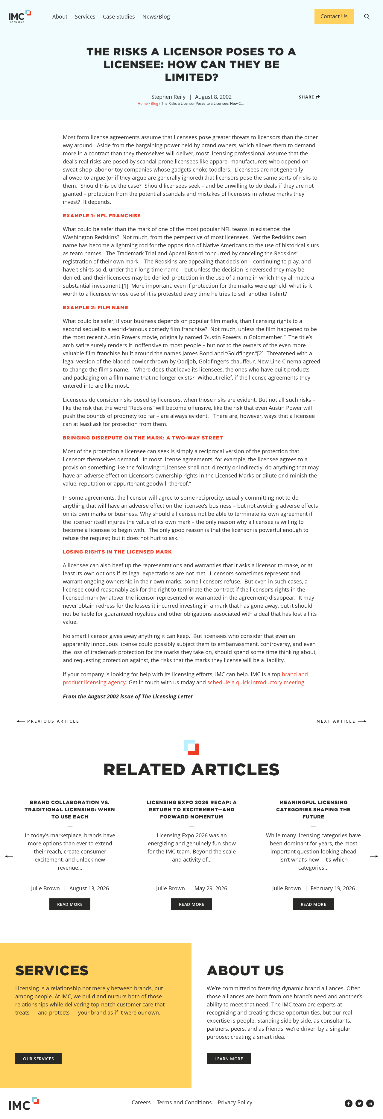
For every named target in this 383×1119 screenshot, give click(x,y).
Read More (70, 904)
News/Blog (156, 16)
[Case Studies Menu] (136, 19)
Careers (141, 1102)
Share (307, 97)
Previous (8, 856)
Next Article (336, 721)
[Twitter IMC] (359, 1103)
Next (374, 856)
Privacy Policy (235, 1102)
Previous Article (53, 721)
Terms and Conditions (184, 1102)
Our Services (38, 1059)
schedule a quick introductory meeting (255, 682)
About (59, 16)
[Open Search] (367, 16)
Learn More (229, 1059)
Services (85, 16)
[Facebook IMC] (348, 1103)
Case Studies (119, 16)
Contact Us (334, 16)
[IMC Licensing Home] (24, 16)
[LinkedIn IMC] (370, 1103)
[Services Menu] (96, 19)
